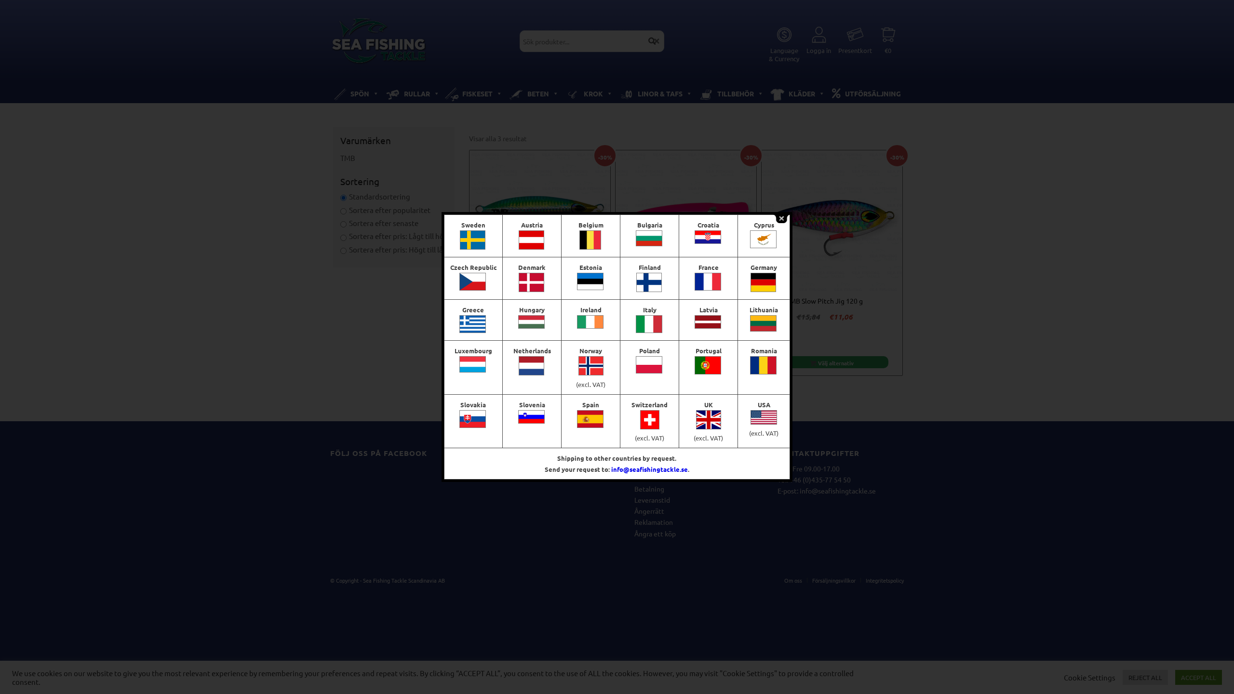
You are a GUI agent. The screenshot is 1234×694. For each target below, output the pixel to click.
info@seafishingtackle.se (649, 469)
